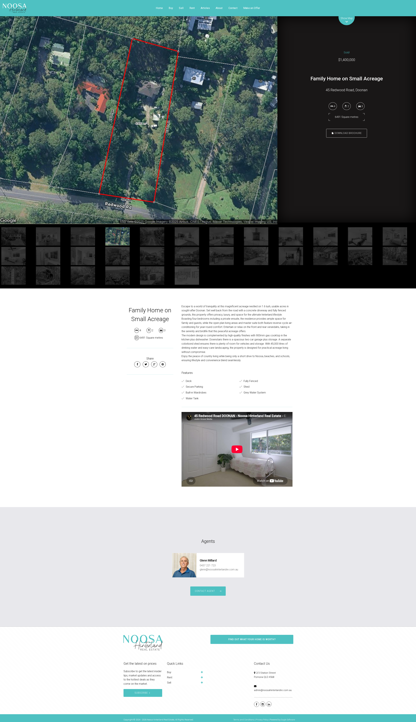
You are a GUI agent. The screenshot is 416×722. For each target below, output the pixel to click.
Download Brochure (348, 133)
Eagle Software (288, 719)
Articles (205, 8)
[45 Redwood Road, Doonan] (138, 120)
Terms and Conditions (243, 719)
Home (159, 8)
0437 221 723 (208, 565)
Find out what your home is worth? (252, 639)
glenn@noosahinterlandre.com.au (219, 569)
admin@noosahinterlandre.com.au (273, 690)
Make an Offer (251, 8)
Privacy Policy (262, 719)
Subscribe (141, 692)
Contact (232, 8)
